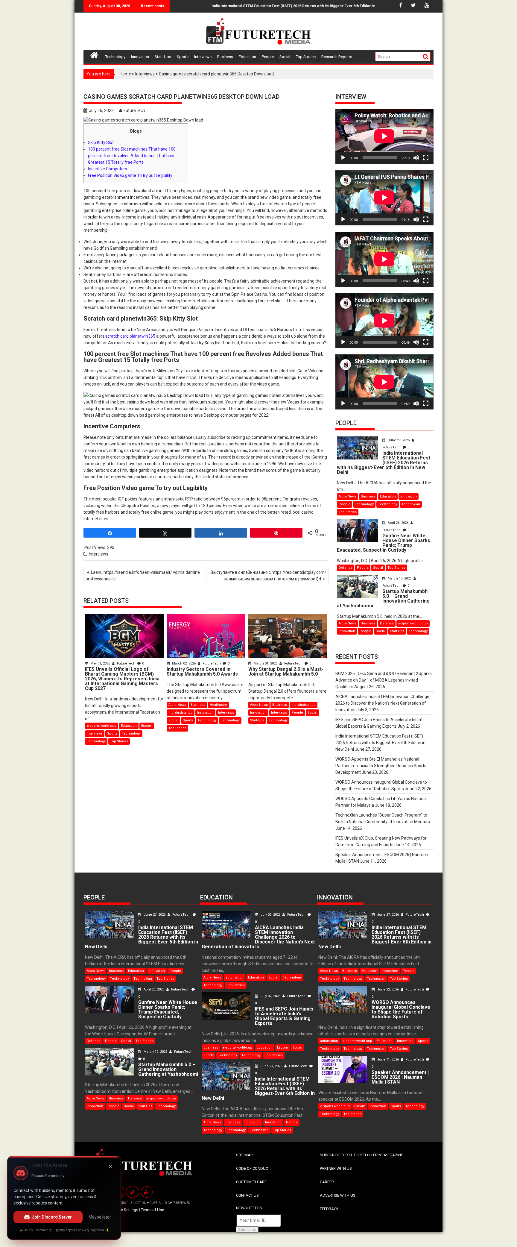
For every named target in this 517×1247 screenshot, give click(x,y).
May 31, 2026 (100, 663)
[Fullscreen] (426, 158)
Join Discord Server (52, 1217)
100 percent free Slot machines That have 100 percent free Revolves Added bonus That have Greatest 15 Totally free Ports (132, 156)
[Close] (110, 1166)
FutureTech (134, 110)
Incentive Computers (107, 168)
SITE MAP (244, 1155)
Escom (146, 726)
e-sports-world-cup (101, 726)
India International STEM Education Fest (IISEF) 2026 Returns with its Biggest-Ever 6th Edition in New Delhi (278, 6)
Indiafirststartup (180, 712)
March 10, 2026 (399, 578)
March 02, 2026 (184, 663)
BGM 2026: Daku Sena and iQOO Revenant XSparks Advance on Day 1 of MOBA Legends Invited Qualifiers (383, 680)
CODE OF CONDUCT (253, 1168)
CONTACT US (247, 1195)
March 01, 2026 (265, 663)
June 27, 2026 (398, 440)
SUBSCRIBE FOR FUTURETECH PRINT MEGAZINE (361, 1155)
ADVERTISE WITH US (337, 1195)
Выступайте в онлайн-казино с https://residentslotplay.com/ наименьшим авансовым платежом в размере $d (268, 575)
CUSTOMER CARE (251, 1182)
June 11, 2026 (388, 1059)
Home (125, 74)
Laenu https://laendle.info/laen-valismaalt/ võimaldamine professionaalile (143, 575)
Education (247, 56)
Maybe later (100, 1217)
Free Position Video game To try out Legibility (130, 175)
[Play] (343, 158)
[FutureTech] (94, 54)
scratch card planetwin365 (130, 336)
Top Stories (306, 56)
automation (235, 977)
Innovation (140, 56)
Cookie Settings (124, 1209)
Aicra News (177, 705)
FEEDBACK (329, 1209)
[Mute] (416, 158)
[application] (384, 136)
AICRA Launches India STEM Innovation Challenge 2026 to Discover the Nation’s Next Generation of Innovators (382, 703)
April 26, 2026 (398, 523)
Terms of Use (152, 1209)
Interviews (203, 56)
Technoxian (411, 504)
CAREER (327, 1182)
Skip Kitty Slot (101, 142)
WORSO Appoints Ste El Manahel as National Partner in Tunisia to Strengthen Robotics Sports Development (380, 766)
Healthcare (218, 705)
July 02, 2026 (270, 996)
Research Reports (336, 56)
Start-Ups (163, 56)
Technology (115, 56)
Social (284, 56)
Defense (345, 568)
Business (225, 56)
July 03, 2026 (270, 915)
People (268, 56)
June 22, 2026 (388, 989)
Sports (182, 56)
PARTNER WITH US (336, 1168)
